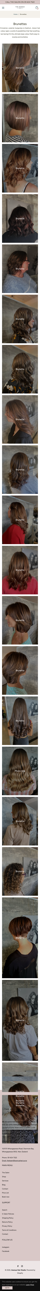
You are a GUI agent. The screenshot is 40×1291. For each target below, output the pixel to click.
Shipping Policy (7, 1218)
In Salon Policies (8, 1214)
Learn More (30, 1285)
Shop (4, 1177)
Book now (5, 1197)
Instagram (5, 1247)
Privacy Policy (7, 1226)
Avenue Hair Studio (18, 1270)
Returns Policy (7, 1222)
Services (5, 1181)
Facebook (5, 1251)
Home (16, 14)
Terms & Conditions (9, 1230)
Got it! (7, 1288)
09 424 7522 (29, 2)
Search (4, 1210)
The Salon (5, 1173)
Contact (5, 1189)
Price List (5, 1193)
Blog (3, 1185)
